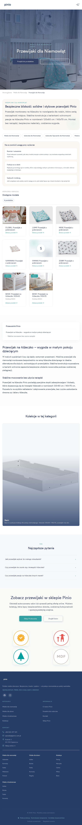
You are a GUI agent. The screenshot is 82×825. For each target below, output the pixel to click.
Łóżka (31, 759)
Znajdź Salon (53, 619)
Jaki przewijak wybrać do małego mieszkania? (40, 559)
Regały (31, 776)
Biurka (31, 763)
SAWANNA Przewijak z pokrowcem (14, 262)
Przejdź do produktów (25, 61)
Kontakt (45, 716)
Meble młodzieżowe (9, 716)
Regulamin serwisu (49, 821)
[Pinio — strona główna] (5, 679)
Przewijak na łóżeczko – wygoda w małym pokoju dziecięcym (28, 332)
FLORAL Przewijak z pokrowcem (14, 228)
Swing (58, 759)
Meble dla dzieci (8, 711)
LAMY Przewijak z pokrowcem (39, 228)
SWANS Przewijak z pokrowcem (40, 262)
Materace (5, 771)
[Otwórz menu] (77, 4)
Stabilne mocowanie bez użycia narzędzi (21, 336)
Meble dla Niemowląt (11, 136)
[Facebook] (4, 695)
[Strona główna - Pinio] (7, 4)
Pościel (4, 776)
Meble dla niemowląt (9, 707)
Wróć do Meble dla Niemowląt (54, 61)
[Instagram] (10, 695)
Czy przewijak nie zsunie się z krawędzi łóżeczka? (40, 567)
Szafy (4, 767)
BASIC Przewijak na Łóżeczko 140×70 (40, 295)
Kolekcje (5, 721)
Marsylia (59, 763)
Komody (5, 763)
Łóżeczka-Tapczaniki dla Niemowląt (57, 136)
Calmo (58, 767)
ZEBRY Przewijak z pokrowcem (66, 262)
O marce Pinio (47, 707)
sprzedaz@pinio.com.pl (13, 736)
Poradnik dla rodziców (50, 711)
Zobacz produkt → (11, 232)
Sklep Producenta (30, 619)
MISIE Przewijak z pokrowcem (66, 228)
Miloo (58, 771)
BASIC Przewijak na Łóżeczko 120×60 (13, 295)
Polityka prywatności (34, 821)
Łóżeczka (5, 759)
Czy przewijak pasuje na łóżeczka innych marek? (40, 575)
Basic (57, 776)
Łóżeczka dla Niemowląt (32, 136)
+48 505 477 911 (11, 732)
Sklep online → (10, 746)
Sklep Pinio (46, 721)
